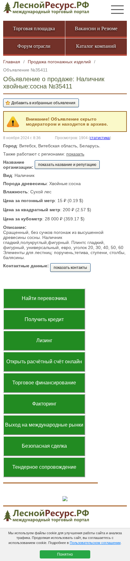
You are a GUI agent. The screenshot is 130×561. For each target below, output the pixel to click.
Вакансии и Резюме (96, 28)
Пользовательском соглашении (95, 543)
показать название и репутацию (67, 164)
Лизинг (44, 340)
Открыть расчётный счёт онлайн (44, 361)
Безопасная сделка (44, 446)
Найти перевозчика (44, 298)
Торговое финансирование (44, 382)
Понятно (65, 554)
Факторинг (44, 403)
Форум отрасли (33, 46)
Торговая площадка (34, 28)
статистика (100, 138)
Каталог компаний (96, 46)
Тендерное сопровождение (44, 467)
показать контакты (70, 267)
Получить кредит (44, 319)
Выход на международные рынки (44, 425)
